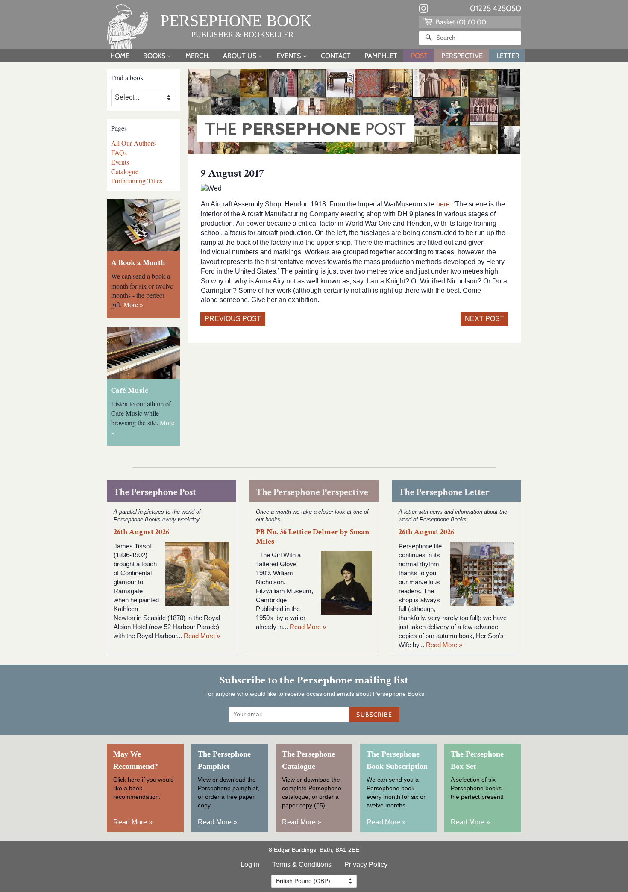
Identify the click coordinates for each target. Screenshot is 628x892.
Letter (507, 56)
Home (119, 56)
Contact (336, 56)
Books (155, 56)
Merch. (197, 56)
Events (289, 56)
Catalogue (124, 171)
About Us (240, 56)
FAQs (119, 152)
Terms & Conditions (302, 864)
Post (419, 56)
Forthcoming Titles (136, 180)
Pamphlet (380, 56)
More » (133, 304)
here (442, 204)
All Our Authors (133, 142)
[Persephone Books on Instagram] (423, 10)
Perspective (462, 56)
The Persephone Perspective (312, 492)
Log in (250, 864)
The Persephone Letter (444, 492)
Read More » (202, 635)
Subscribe (374, 714)
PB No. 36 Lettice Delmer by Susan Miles (313, 536)
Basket (460, 22)
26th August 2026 (141, 532)
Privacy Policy (365, 864)
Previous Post (233, 318)
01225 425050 (495, 8)
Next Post (484, 318)
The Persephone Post (155, 492)
